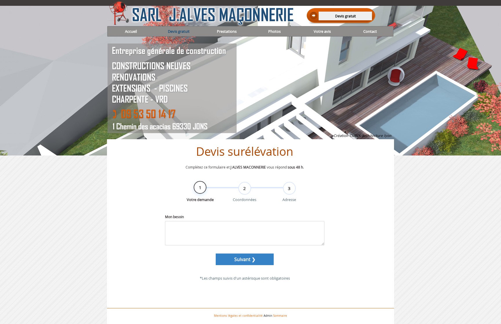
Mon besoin (174, 216)
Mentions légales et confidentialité (238, 316)
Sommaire (280, 316)
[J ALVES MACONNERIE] (174, 13)
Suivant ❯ (244, 259)
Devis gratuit (345, 16)
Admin (268, 316)
